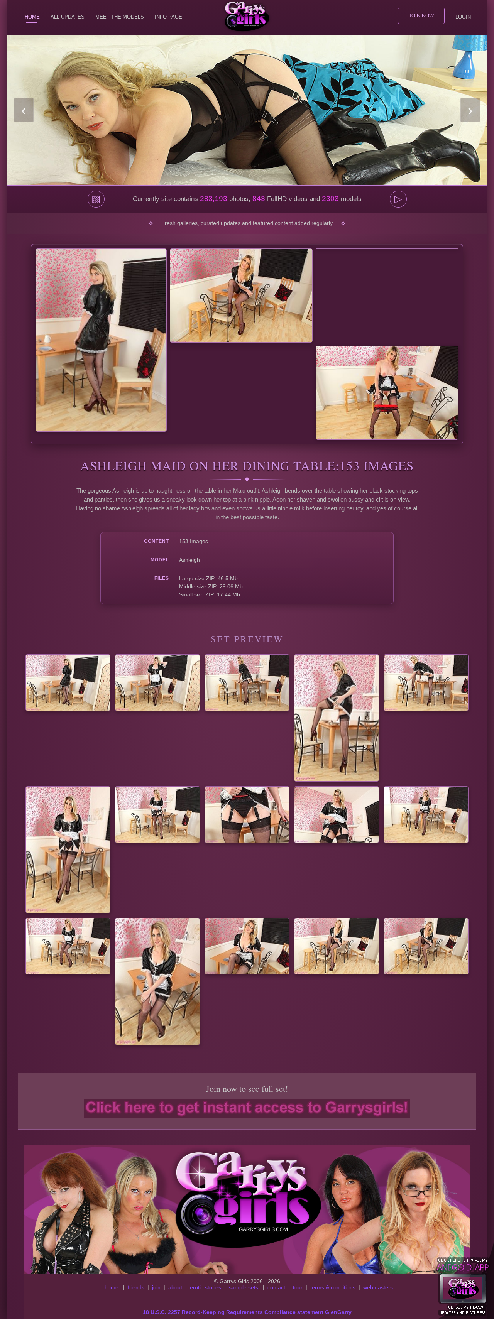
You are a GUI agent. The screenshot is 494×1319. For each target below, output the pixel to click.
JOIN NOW (421, 16)
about (175, 1287)
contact (276, 1287)
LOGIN (463, 17)
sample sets (243, 1287)
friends (136, 1287)
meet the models (119, 17)
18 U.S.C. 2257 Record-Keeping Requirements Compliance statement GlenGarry (247, 1312)
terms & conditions (332, 1287)
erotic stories (205, 1287)
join (156, 1287)
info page (168, 17)
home (111, 1287)
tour (298, 1287)
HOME (32, 17)
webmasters (378, 1287)
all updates (68, 17)
